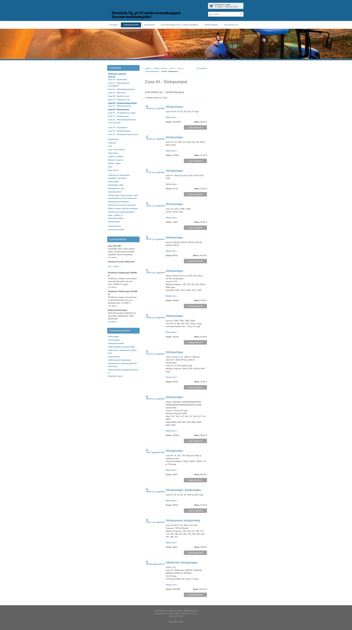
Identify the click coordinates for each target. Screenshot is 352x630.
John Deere (113, 153)
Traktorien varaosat (160, 68)
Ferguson (112, 143)
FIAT (110, 146)
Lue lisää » (112, 257)
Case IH (172, 68)
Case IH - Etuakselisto (117, 79)
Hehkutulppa (113, 336)
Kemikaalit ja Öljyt (115, 185)
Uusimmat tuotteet (116, 229)
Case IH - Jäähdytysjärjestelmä (121, 89)
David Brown (113, 139)
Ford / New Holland (116, 149)
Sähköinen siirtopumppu (182, 562)
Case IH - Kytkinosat (117, 93)
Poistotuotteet (114, 222)
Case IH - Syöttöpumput (118, 116)
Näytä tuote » (171, 117)
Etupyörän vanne (115, 376)
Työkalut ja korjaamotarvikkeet (121, 212)
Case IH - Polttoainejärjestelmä (122, 103)
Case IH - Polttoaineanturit (119, 106)
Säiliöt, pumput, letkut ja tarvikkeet (123, 208)
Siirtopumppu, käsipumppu (183, 489)
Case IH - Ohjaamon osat (119, 99)
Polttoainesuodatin (116, 343)
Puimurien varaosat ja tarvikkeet (122, 205)
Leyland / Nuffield (115, 156)
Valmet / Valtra (114, 163)
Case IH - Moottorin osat (118, 96)
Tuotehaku (203, 68)
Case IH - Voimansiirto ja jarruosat (123, 134)
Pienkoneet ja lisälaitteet (118, 201)
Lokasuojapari (114, 340)
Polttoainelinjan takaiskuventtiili (121, 347)
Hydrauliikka (113, 181)
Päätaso (148, 68)
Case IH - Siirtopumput (118, 109)
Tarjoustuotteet (114, 226)
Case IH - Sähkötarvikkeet (119, 131)
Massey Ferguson (116, 160)
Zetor (110, 167)
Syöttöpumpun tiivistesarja (119, 360)
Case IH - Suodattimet (117, 127)
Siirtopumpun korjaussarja (183, 520)
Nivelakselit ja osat (116, 188)
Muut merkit (113, 170)
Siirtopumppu (174, 106)
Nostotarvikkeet (114, 192)
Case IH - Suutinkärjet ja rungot (121, 113)
